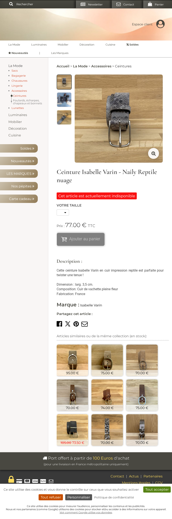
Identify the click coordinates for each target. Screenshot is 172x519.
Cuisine (110, 44)
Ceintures (19, 95)
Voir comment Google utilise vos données (86, 512)
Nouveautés (21, 161)
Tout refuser (51, 497)
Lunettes (18, 108)
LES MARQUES (19, 174)
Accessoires (19, 90)
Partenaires (153, 476)
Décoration (86, 44)
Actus (134, 476)
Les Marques (59, 53)
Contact (117, 476)
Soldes (26, 148)
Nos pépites (21, 186)
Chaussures (19, 80)
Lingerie (17, 85)
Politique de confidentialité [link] (114, 497)
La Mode (14, 44)
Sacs (15, 70)
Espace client (142, 24)
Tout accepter (157, 490)
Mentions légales (136, 483)
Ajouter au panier (84, 238)
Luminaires (39, 44)
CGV (159, 483)
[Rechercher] (11, 4)
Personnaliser (78, 497)
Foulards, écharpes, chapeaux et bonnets (27, 102)
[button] (59, 324)
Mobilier (63, 44)
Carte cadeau (20, 199)
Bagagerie (19, 75)
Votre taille (69, 205)
